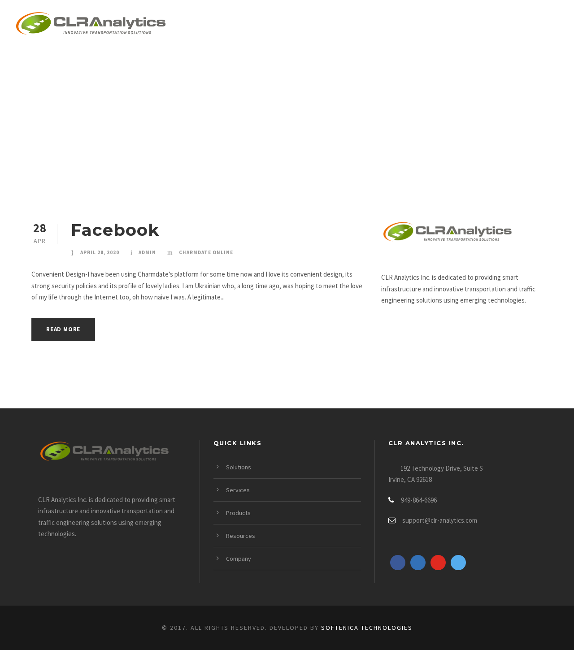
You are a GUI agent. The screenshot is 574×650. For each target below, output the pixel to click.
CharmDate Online (206, 252)
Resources (424, 25)
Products (355, 25)
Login (546, 25)
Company (490, 25)
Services (291, 25)
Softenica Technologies (367, 628)
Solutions (226, 25)
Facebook (115, 230)
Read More (63, 329)
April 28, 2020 (99, 252)
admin (147, 252)
